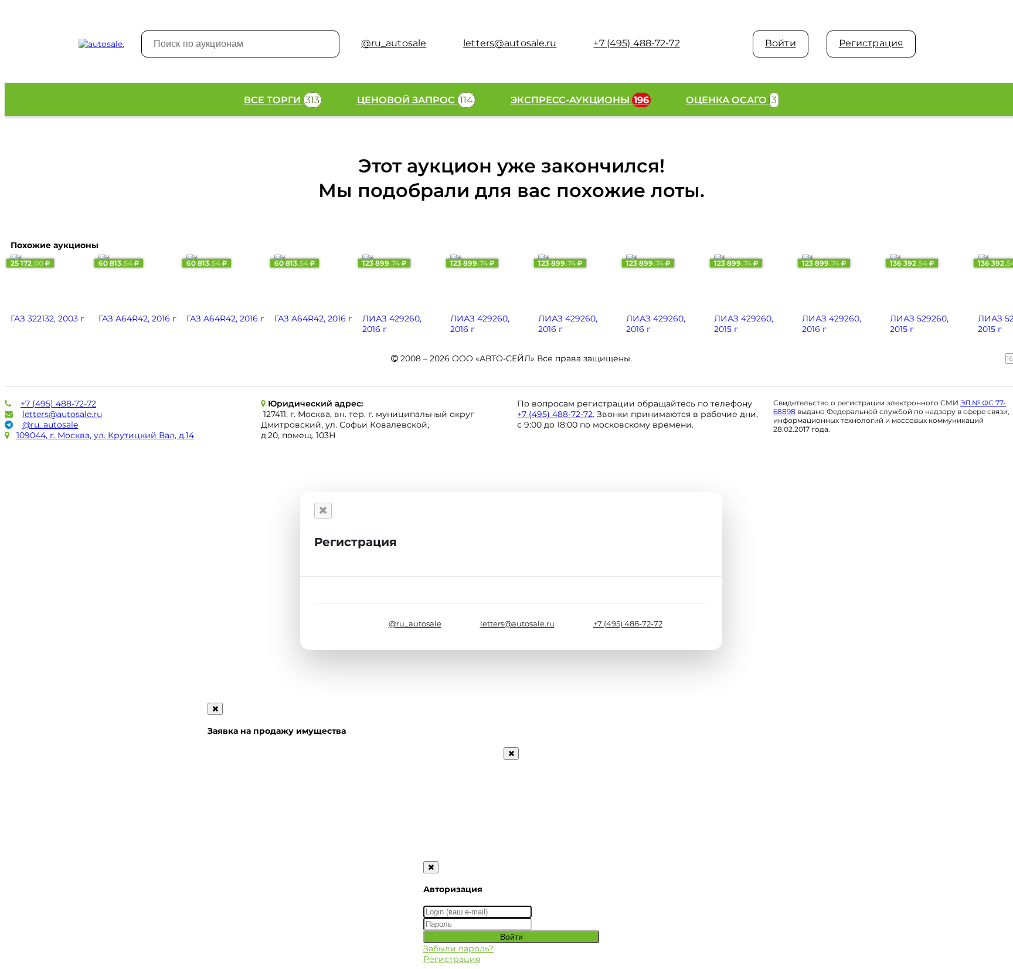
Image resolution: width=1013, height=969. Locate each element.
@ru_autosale (50, 424)
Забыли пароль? (458, 948)
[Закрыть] (323, 511)
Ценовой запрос (415, 100)
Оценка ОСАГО (731, 100)
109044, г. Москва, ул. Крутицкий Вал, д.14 (105, 435)
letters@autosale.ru (62, 414)
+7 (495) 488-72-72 (58, 403)
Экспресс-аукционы (580, 100)
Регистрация (871, 43)
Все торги (281, 100)
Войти (780, 43)
